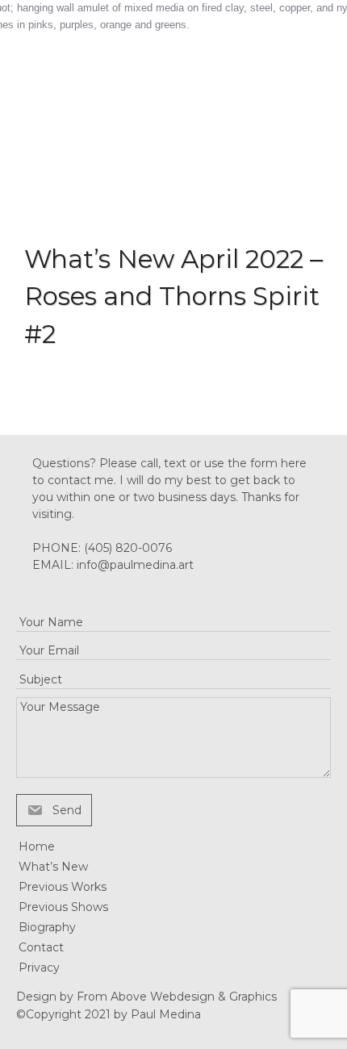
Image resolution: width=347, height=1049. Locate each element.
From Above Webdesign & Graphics (177, 996)
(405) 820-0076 (128, 548)
